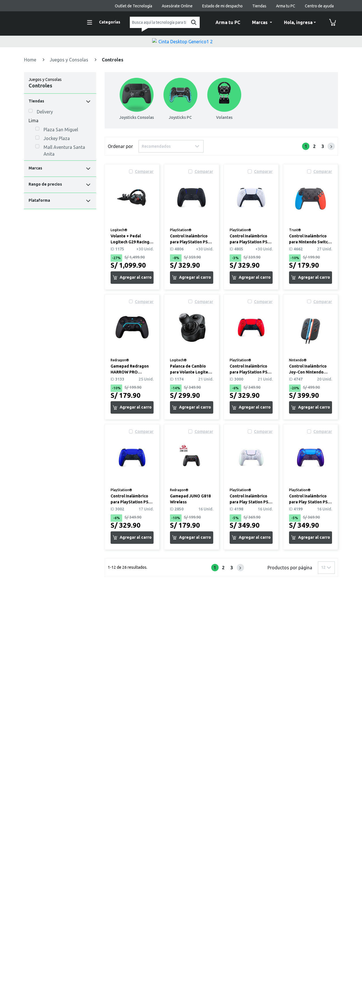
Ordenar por (120, 146)
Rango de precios (45, 184)
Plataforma (39, 200)
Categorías (109, 22)
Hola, (298, 22)
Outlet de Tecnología (133, 6)
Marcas (260, 22)
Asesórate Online (177, 6)
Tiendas (259, 6)
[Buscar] (192, 22)
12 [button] (323, 567)
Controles (112, 59)
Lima (33, 120)
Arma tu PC (285, 6)
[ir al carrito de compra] (332, 22)
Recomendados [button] (156, 146)
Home (30, 59)
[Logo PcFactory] (49, 21)
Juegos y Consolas (69, 59)
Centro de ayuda (319, 6)
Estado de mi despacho (222, 6)
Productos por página (290, 567)
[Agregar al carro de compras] (132, 277)
